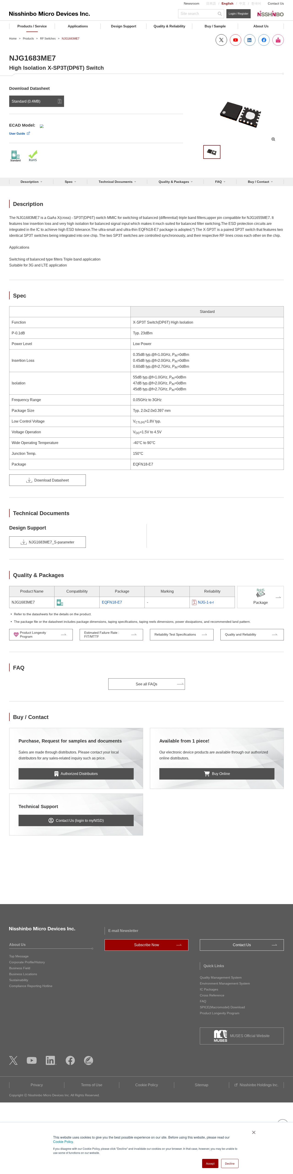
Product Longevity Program (219, 1013)
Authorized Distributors (79, 774)
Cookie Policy (63, 1141)
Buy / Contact (258, 182)
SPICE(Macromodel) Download (222, 1007)
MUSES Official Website (250, 1036)
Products (28, 38)
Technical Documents (116, 182)
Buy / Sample (215, 26)
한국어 (256, 3)
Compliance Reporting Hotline (30, 986)
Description (30, 182)
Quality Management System (221, 977)
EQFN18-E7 (112, 602)
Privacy (37, 1085)
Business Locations (23, 974)
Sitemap (201, 1085)
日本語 (211, 3)
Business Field (19, 968)
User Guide (17, 133)
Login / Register (238, 13)
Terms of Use (91, 1085)
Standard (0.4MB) (26, 101)
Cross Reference (212, 995)
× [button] (253, 1131)
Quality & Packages (174, 182)
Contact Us (276, 3)
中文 (242, 3)
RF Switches (48, 38)
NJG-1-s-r (206, 602)
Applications (78, 26)
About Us (261, 26)
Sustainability (18, 980)
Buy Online (221, 774)
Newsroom (191, 3)
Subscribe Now (146, 945)
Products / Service (32, 26)
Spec (69, 182)
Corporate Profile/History (27, 962)
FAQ (218, 182)
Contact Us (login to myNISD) (80, 821)
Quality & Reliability (169, 26)
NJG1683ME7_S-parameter (51, 542)
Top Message (19, 956)
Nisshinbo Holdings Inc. (259, 1085)
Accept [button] (210, 1163)
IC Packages (209, 989)
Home (13, 38)
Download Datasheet (51, 480)
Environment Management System (225, 983)
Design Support (123, 26)
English (227, 3)
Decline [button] (230, 1163)
